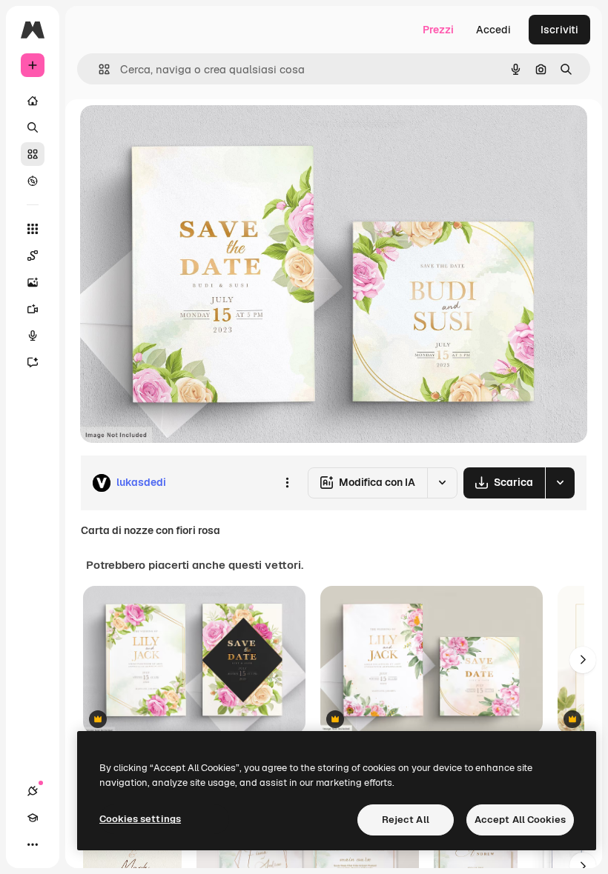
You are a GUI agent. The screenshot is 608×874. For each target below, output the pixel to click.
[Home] (32, 101)
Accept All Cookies (520, 819)
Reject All (405, 819)
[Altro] (32, 844)
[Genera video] (32, 309)
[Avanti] (582, 660)
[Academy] (32, 818)
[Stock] (32, 154)
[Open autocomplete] (98, 69)
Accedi (493, 29)
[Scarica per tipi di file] (560, 482)
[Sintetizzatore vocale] (32, 335)
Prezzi (438, 29)
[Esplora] (32, 181)
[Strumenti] (32, 229)
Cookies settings (140, 819)
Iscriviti (559, 29)
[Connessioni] (32, 791)
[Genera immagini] (32, 282)
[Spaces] (32, 255)
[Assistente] (32, 362)
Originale (178, 133)
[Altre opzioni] (287, 483)
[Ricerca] (32, 127)
